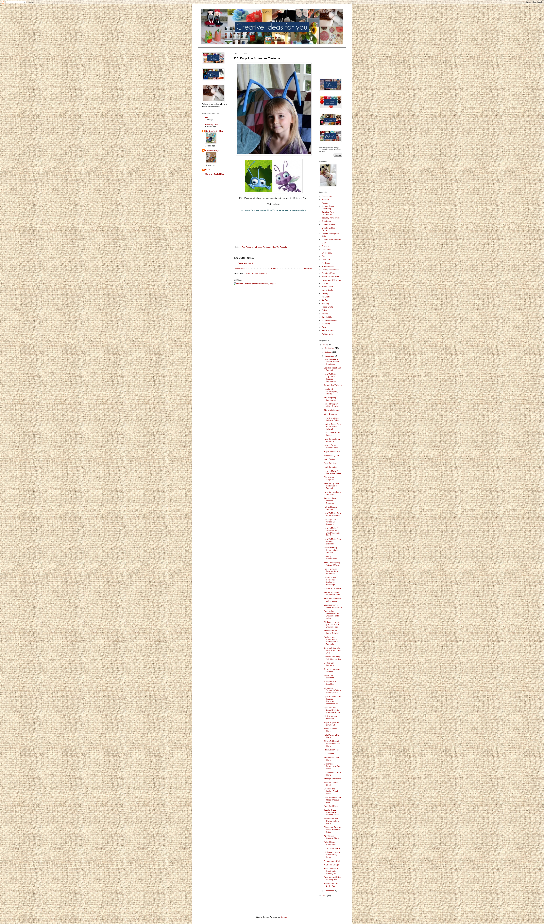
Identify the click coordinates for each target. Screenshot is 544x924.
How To (275, 247)
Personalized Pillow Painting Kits (332, 878)
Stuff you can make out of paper (332, 599)
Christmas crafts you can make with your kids (331, 624)
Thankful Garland (332, 410)
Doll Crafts (326, 249)
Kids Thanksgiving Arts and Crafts (332, 563)
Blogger (284, 917)
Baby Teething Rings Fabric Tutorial (330, 550)
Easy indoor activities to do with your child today (331, 614)
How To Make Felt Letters (332, 434)
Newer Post (240, 268)
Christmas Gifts (328, 224)
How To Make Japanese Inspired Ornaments (330, 377)
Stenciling (326, 324)
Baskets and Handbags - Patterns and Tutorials (331, 640)
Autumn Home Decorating (328, 207)
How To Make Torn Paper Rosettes (332, 514)
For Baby (326, 263)
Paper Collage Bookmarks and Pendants (332, 571)
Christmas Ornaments (331, 239)
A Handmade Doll (332, 861)
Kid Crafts (326, 297)
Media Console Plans (330, 729)
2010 (324, 345)
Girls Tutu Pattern (332, 848)
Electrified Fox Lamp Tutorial (331, 632)
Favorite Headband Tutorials (332, 493)
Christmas (326, 221)
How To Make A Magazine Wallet (332, 472)
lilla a (207, 170)
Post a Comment (245, 263)
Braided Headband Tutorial (332, 369)
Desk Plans (329, 754)
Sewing (325, 313)
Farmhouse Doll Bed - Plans (331, 884)
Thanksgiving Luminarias (330, 398)
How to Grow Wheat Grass (331, 446)
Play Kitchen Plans (332, 750)
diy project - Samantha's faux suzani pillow (332, 690)
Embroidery (327, 253)
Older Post (307, 268)
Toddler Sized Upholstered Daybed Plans (331, 812)
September (330, 348)
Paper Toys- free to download (332, 723)
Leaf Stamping (330, 467)
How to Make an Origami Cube (331, 419)
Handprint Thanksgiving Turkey (331, 391)
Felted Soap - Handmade (330, 843)
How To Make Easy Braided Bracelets (332, 541)
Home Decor (327, 286)
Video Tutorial (328, 330)
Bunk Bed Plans (331, 806)
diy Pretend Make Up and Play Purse (332, 854)
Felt (323, 256)
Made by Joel (211, 124)
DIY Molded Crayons (329, 478)
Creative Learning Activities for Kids (332, 657)
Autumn (325, 203)
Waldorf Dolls (327, 334)
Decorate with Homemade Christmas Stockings (330, 581)
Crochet (325, 246)
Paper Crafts (327, 307)
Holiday (325, 283)
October (328, 352)
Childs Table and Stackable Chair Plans (332, 743)
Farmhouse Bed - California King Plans (332, 820)
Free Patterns (247, 247)
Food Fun (326, 259)
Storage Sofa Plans (332, 779)
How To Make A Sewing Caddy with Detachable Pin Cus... (332, 531)
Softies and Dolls (329, 320)
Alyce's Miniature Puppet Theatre (332, 593)
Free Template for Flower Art (332, 440)
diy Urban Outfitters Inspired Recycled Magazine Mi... (332, 700)
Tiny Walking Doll (331, 455)
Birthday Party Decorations (328, 213)
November (329, 356)
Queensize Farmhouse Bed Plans (332, 766)
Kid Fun (325, 300)
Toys (324, 327)
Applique (325, 199)
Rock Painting (330, 463)
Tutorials (283, 247)
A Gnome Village (331, 865)
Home (274, 268)
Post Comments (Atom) (256, 273)
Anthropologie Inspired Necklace (330, 500)
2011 (324, 895)
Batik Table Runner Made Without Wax (332, 799)
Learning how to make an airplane (333, 606)
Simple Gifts (327, 317)
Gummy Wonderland (330, 557)
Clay (324, 243)
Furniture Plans (328, 273)
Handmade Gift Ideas (331, 280)
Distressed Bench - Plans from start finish (332, 829)
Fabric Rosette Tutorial (330, 508)
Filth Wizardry (212, 150)
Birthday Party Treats (331, 218)
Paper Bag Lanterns (329, 676)
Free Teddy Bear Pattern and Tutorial (331, 485)
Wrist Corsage (330, 414)
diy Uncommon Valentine (330, 717)
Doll (207, 117)
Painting (325, 303)
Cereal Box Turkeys (333, 385)
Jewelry (325, 293)
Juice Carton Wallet (332, 588)
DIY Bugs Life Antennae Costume (330, 521)
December (329, 891)
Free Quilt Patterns (330, 270)
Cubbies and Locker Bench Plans (331, 791)
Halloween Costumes (262, 247)
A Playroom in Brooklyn (330, 682)
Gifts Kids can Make (330, 276)
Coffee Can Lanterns (329, 664)
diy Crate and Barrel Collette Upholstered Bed (332, 709)
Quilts (324, 310)
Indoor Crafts (327, 290)
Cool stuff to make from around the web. (332, 650)
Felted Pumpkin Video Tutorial (331, 405)
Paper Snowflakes (332, 451)
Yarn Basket (329, 459)
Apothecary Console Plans (331, 837)
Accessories (327, 196)
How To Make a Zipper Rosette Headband (331, 361)
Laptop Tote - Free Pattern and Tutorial (332, 426)
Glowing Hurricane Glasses (332, 670)
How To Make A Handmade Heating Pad (331, 871)
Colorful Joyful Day (214, 174)
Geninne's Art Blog (214, 131)
